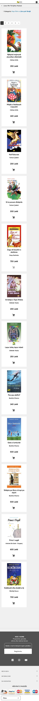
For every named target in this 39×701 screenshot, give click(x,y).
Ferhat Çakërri (14, 158)
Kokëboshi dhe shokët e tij (14, 588)
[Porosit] (14, 72)
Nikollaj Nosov (14, 591)
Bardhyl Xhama (14, 398)
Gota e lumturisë (14, 442)
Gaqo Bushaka (14, 255)
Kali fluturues (14, 154)
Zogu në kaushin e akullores (14, 251)
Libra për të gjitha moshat (13, 6)
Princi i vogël (14, 540)
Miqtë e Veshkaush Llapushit (14, 105)
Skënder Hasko (14, 303)
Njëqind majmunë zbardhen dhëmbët (14, 55)
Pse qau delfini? (14, 395)
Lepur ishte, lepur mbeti (14, 347)
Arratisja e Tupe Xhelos (14, 300)
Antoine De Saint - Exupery (14, 543)
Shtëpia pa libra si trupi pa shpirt (14, 491)
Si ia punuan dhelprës (14, 202)
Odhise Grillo (14, 60)
